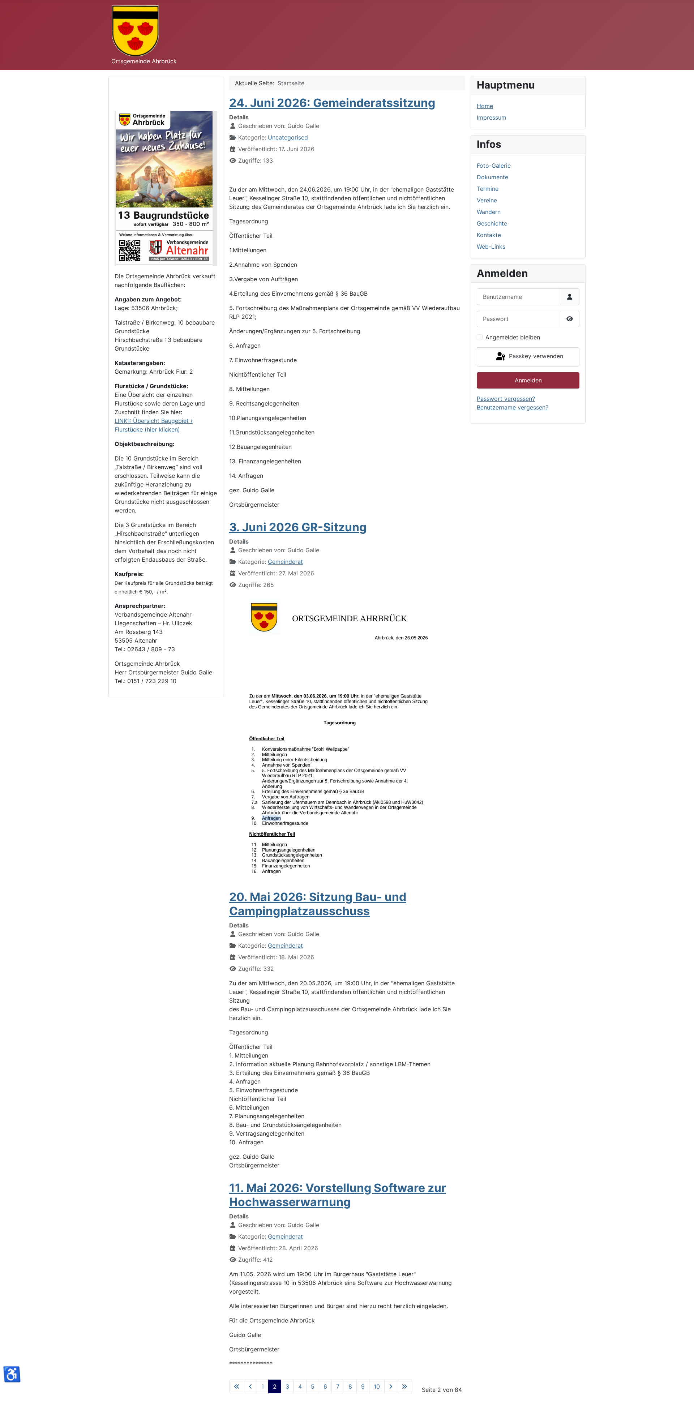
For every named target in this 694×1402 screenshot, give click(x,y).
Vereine (487, 200)
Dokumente (492, 177)
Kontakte (489, 235)
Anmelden (528, 380)
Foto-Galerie (494, 165)
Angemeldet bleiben (512, 337)
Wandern (489, 211)
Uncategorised (288, 137)
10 (377, 1386)
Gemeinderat (285, 561)
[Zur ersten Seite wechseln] (236, 1386)
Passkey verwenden (535, 356)
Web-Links (491, 246)
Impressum (491, 117)
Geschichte (492, 223)
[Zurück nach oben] (681, 1388)
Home (485, 106)
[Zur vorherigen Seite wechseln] (250, 1386)
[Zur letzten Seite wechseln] (404, 1386)
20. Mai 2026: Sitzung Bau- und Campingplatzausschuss (317, 904)
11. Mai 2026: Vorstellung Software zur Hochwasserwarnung (337, 1195)
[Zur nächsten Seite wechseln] (390, 1386)
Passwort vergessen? (506, 398)
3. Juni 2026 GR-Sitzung (298, 527)
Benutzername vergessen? (512, 407)
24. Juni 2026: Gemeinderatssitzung (332, 103)
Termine (487, 188)
